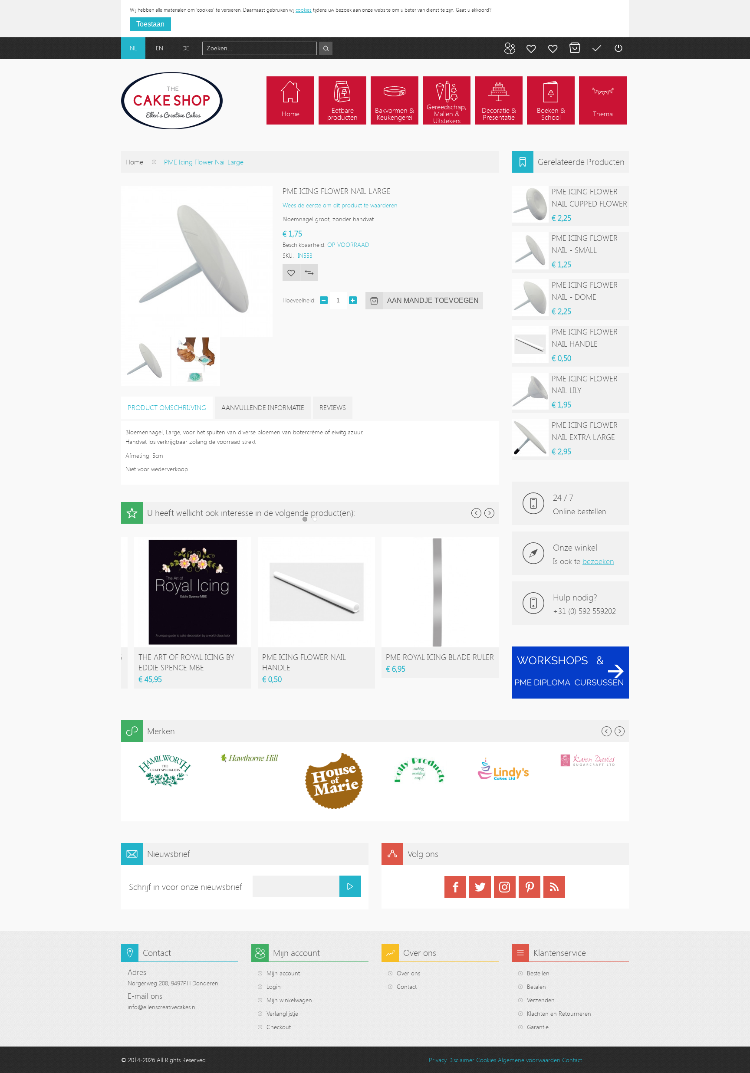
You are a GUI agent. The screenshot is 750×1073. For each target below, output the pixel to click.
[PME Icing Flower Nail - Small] (530, 250)
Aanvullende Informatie (262, 407)
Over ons (408, 973)
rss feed (554, 887)
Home (134, 162)
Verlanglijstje (282, 1013)
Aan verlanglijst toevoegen (291, 272)
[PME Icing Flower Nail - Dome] (530, 297)
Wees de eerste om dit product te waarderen (340, 205)
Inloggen (618, 48)
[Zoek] (325, 48)
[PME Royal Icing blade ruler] (440, 541)
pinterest (529, 887)
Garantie (538, 1027)
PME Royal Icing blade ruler (440, 657)
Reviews (332, 407)
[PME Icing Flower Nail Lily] (530, 391)
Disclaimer (461, 1060)
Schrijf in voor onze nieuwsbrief (185, 887)
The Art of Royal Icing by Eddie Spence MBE (186, 662)
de (185, 48)
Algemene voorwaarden (529, 1060)
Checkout (278, 1027)
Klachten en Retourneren (559, 1013)
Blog (509, 48)
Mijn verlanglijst (553, 48)
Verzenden (541, 1000)
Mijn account (531, 48)
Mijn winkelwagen (575, 48)
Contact (407, 986)
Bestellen (538, 973)
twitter (480, 887)
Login (273, 986)
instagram (505, 887)
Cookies (486, 1060)
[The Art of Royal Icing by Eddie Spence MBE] (192, 541)
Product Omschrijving (167, 407)
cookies (304, 9)
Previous (476, 513)
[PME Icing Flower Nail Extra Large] (530, 437)
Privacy (438, 1060)
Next (489, 513)
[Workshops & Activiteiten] (570, 651)
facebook (455, 887)
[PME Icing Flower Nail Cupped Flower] (530, 204)
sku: (288, 255)
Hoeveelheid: (299, 300)
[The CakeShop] (172, 100)
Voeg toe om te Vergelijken (309, 272)
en (159, 48)
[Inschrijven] (350, 886)
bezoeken (598, 561)
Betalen (596, 48)
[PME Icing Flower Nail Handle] (316, 541)
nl (133, 48)
